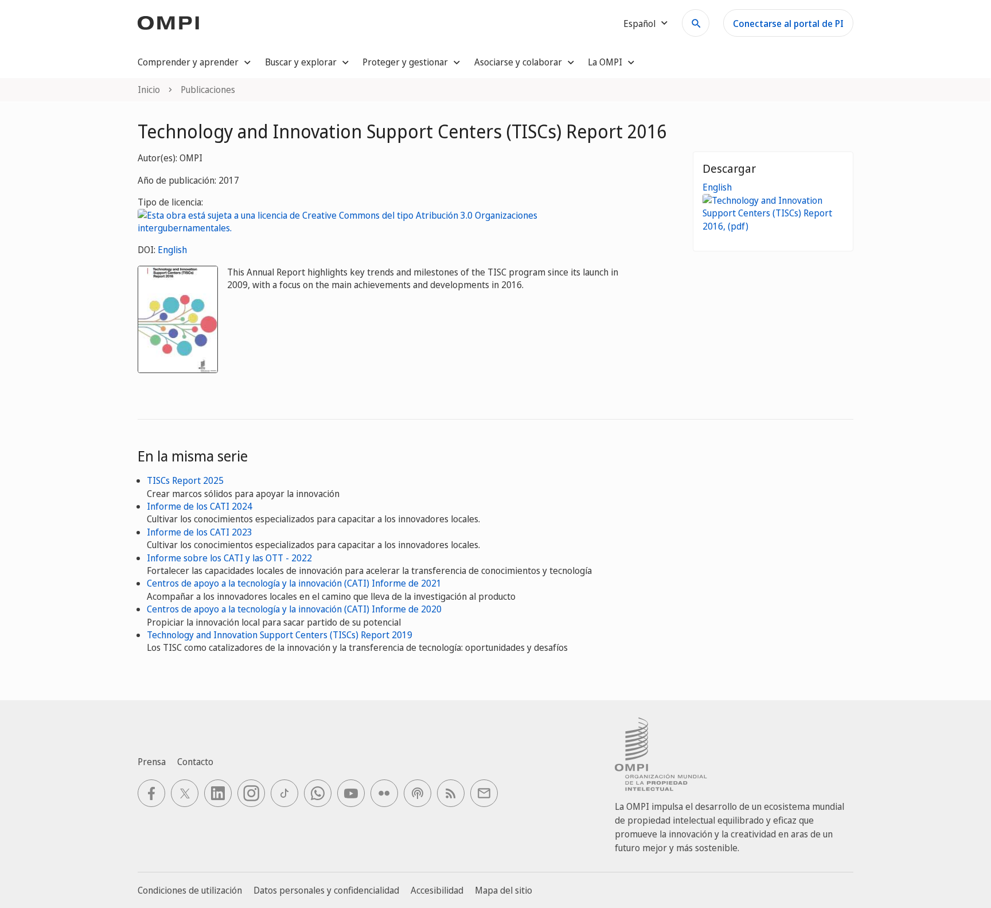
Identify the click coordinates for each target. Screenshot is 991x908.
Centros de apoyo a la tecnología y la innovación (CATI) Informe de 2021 (294, 583)
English (172, 249)
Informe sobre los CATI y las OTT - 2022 (229, 558)
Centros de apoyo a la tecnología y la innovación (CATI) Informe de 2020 (294, 609)
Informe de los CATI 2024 (199, 506)
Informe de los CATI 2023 (199, 532)
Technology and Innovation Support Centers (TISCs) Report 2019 (279, 634)
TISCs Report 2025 (185, 480)
